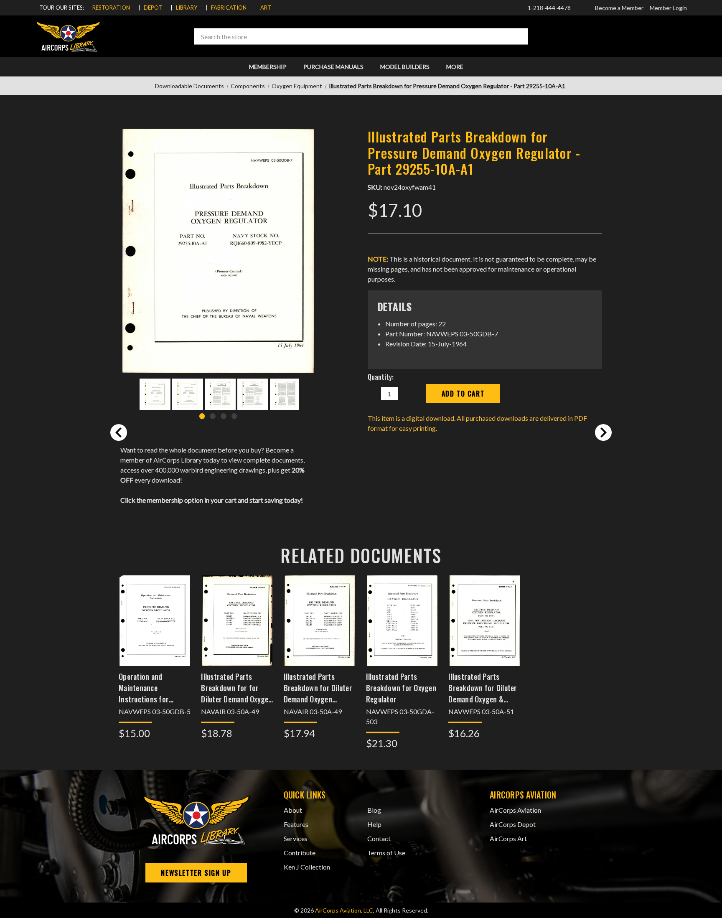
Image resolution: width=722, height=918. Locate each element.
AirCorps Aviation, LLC (344, 910)
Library (186, 7)
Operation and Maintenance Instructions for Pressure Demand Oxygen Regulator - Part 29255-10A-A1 (148, 687)
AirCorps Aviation (515, 810)
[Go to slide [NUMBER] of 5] (118, 432)
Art (265, 7)
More (455, 66)
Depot (153, 7)
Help (374, 824)
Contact (379, 838)
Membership (268, 66)
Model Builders (405, 66)
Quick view (155, 609)
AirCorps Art (508, 838)
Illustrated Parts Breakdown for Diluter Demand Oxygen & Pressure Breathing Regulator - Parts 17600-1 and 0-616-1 (482, 687)
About (293, 810)
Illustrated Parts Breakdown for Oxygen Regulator (401, 687)
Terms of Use (386, 853)
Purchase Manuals (333, 66)
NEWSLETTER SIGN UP (196, 873)
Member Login (668, 7)
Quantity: (381, 377)
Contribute (299, 853)
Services (296, 838)
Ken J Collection (307, 867)
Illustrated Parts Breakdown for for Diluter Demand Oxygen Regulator (236, 687)
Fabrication (229, 7)
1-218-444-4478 (548, 7)
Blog (374, 810)
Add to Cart (155, 631)
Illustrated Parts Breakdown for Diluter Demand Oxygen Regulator (318, 687)
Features (296, 824)
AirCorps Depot (513, 824)
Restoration (111, 7)
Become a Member (619, 7)
